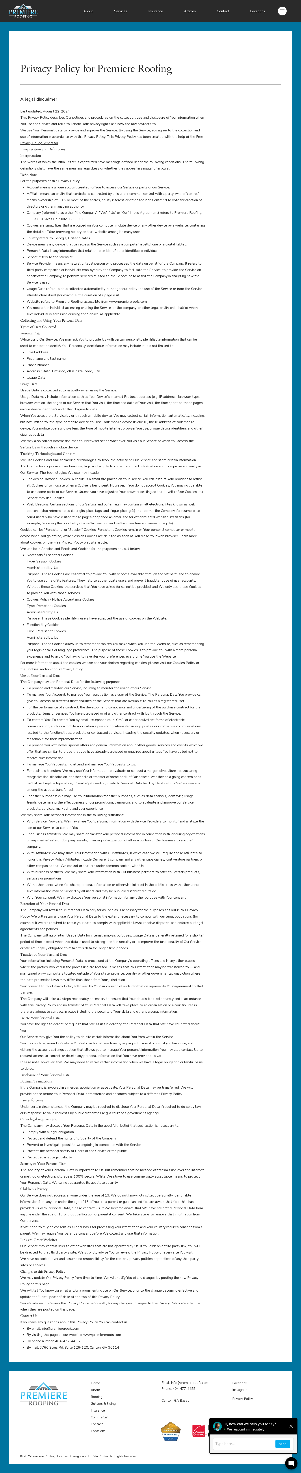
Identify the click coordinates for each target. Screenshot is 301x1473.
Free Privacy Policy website (75, 542)
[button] (120, 11)
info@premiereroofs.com (60, 1328)
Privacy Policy (242, 1399)
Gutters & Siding (103, 1403)
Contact (97, 1424)
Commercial (99, 1417)
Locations (98, 1431)
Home (95, 1383)
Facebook (239, 1383)
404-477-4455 (184, 1388)
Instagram (239, 1390)
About (95, 1390)
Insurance (98, 1410)
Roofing (96, 1397)
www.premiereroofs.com (128, 301)
